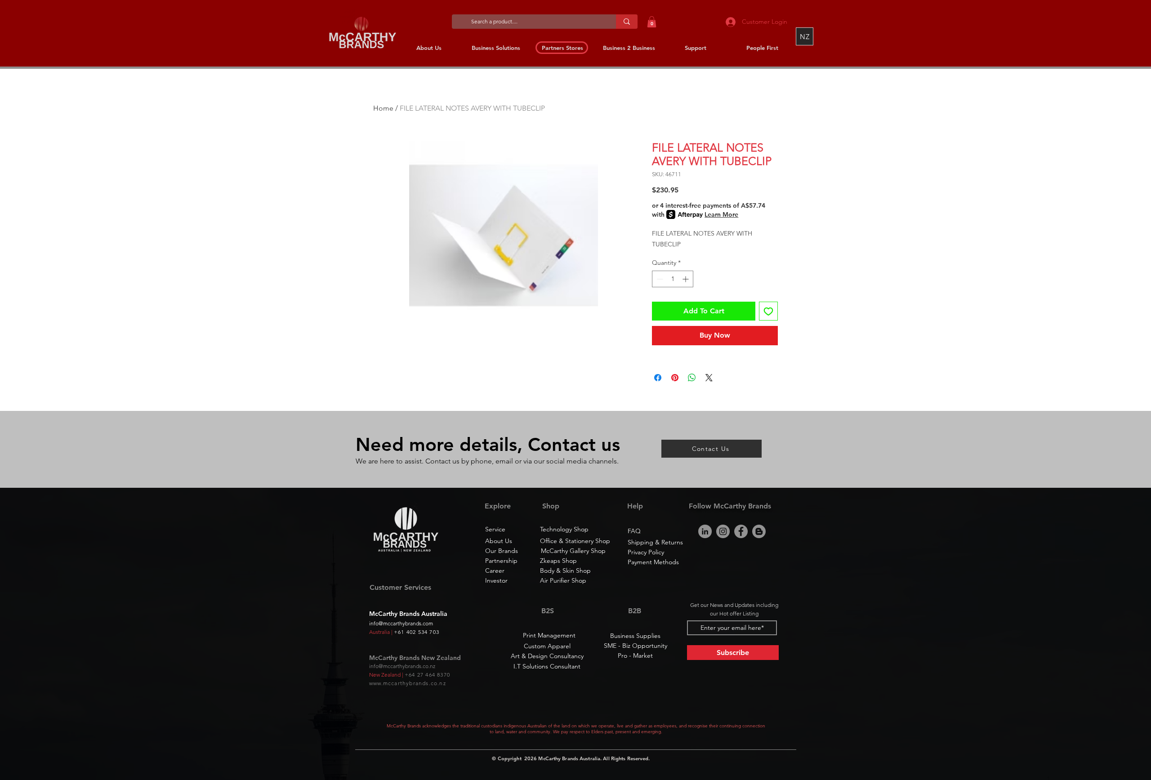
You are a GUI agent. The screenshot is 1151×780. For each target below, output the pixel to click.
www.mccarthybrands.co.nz (407, 683)
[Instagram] (723, 531)
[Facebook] (741, 531)
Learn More (721, 214)
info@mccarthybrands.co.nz (402, 666)
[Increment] (686, 279)
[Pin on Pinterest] (674, 377)
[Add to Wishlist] (768, 311)
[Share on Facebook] (657, 377)
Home (383, 108)
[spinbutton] (673, 279)
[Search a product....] (627, 21)
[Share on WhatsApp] (692, 377)
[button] (651, 21)
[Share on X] (709, 377)
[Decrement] (659, 279)
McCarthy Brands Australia (569, 758)
